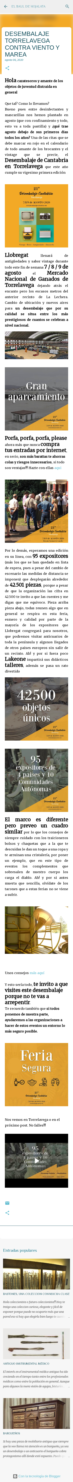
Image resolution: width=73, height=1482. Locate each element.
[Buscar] (67, 6)
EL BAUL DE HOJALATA (28, 6)
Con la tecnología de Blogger (39, 1476)
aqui (57, 468)
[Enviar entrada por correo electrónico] (7, 1204)
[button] (7, 68)
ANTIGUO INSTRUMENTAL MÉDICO (26, 1363)
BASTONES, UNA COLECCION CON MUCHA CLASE (36, 1294)
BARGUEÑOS (11, 1433)
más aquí (36, 973)
